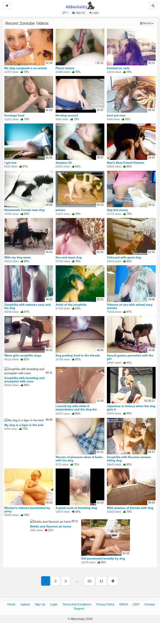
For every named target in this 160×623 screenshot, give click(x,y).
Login (95, 12)
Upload (25, 604)
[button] (65, 12)
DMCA (123, 604)
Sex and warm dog (69, 257)
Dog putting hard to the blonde (78, 355)
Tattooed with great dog (124, 257)
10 (89, 581)
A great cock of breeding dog (76, 508)
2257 (136, 604)
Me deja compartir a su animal (25, 68)
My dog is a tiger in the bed (23, 425)
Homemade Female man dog (24, 210)
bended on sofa (118, 68)
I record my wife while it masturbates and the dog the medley (76, 409)
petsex (60, 210)
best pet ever (116, 115)
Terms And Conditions (76, 604)
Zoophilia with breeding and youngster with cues (24, 379)
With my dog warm (17, 257)
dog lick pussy (117, 210)
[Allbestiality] (80, 5)
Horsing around (67, 115)
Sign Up (80, 12)
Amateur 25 (64, 162)
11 (101, 581)
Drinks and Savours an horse (50, 526)
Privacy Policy (105, 604)
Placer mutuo (65, 68)
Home (11, 604)
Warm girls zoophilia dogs (22, 355)
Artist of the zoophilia (71, 304)
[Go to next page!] (113, 581)
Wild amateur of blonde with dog (130, 508)
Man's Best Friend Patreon (125, 162)
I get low (10, 162)
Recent (148, 23)
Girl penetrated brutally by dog (103, 558)
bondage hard (14, 115)
